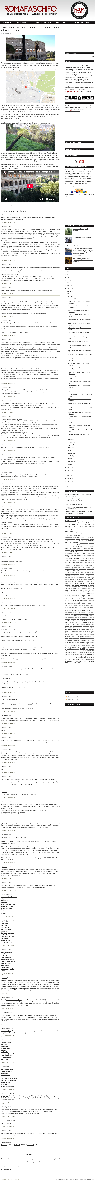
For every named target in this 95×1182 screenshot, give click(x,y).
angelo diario (71, 539)
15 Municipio (89, 522)
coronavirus (74, 560)
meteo (92, 603)
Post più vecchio (56, 1159)
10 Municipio (80, 521)
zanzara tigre (83, 662)
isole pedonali (88, 586)
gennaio (70, 464)
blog (82, 548)
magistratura (67, 595)
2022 (68, 280)
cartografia (67, 555)
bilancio (78, 548)
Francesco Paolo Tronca (71, 575)
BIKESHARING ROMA (81, 22)
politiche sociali (90, 620)
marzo (70, 458)
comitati (92, 556)
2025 (68, 274)
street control (79, 643)
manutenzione (68, 597)
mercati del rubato (74, 603)
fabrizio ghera (83, 570)
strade (73, 643)
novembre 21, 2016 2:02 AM (8, 662)
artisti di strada (84, 543)
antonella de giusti (85, 539)
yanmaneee (5, 1066)
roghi (71, 632)
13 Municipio (74, 522)
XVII (83, 661)
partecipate (67, 617)
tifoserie (84, 647)
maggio (70, 453)
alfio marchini (87, 533)
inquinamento (91, 585)
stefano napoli (68, 643)
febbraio (70, 461)
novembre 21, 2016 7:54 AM (8, 762)
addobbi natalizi (69, 529)
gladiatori (85, 579)
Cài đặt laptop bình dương (14, 1000)
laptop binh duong (6, 1031)
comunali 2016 (79, 558)
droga (79, 567)
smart (86, 638)
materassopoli (85, 600)
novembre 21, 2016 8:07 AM (8, 788)
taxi (91, 645)
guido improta (72, 581)
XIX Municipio (90, 659)
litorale (66, 591)
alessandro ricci (79, 533)
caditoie (67, 551)
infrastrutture (83, 585)
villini (78, 655)
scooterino (74, 636)
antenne (78, 539)
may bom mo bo (47, 1133)
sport (73, 642)
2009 (68, 484)
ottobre (70, 439)
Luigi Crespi (73, 593)
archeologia (80, 540)
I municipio (89, 581)
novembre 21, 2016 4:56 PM (8, 863)
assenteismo (91, 543)
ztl (90, 662)
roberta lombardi (78, 631)
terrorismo (75, 647)
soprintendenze (69, 640)
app (70, 540)
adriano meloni (83, 529)
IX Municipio (75, 588)
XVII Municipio (89, 661)
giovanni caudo (90, 577)
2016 (68, 294)
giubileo (67, 579)
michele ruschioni (85, 605)
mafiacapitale (90, 593)
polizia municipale (71, 622)
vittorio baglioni (90, 655)
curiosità (81, 562)
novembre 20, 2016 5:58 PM (8, 564)
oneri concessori (68, 612)
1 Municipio (9, 205)
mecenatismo (85, 602)
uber (66, 650)
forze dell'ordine (74, 574)
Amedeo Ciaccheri (85, 535)
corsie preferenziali (88, 560)
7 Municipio (75, 526)
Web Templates (70, 1179)
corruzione (80, 560)
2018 (68, 288)
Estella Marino (90, 569)
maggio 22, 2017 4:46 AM (7, 945)
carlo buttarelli (83, 553)
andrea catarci (80, 537)
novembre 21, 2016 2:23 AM (8, 711)
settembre (71, 442)
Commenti (70, 699)
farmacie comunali (69, 572)
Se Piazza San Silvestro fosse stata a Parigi (77, 246)
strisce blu (85, 643)
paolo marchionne (69, 615)
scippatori (68, 636)
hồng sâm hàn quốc (6, 980)
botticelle (88, 548)
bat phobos (86, 546)
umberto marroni (78, 650)
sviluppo (73, 645)
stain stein (77, 642)
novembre (71, 299)
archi (86, 540)
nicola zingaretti (74, 608)
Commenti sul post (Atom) (14, 1166)
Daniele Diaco (87, 562)
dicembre (71, 296)
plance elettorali (72, 620)
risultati (73, 631)
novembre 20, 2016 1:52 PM (8, 335)
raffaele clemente (77, 626)
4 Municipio (82, 524)
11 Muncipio (88, 521)
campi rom (81, 551)
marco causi (88, 597)
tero (93, 645)
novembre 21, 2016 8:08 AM (8, 797)
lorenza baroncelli (73, 591)
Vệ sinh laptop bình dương (15, 1003)
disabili (92, 565)
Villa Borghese (73, 655)
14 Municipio (81, 522)
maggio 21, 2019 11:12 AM (8, 1116)
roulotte (80, 632)
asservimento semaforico (70, 544)
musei (88, 607)
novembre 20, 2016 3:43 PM (8, 412)
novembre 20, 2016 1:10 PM (8, 222)
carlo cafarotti (91, 553)
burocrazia (86, 550)
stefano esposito (90, 642)
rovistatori (84, 632)
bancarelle (79, 546)
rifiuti (87, 629)
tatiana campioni (86, 645)
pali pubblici (70, 614)
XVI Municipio (77, 661)
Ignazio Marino (69, 583)
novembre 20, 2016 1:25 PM (8, 283)
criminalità (72, 562)
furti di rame (91, 575)
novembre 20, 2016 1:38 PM (8, 293)
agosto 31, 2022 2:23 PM (7, 1148)
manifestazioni (75, 595)
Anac (93, 535)
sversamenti (68, 645)
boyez (92, 548)
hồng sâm (6, 986)
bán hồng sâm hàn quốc (18, 990)
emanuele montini (90, 567)
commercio (68, 558)
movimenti (80, 607)
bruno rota (67, 550)
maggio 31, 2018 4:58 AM (7, 993)
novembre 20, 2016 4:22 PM (8, 533)
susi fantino (91, 643)
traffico (72, 649)
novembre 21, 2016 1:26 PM (8, 830)
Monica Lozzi (68, 607)
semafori (87, 636)
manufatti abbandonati (87, 595)
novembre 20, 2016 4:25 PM (8, 552)
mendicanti (91, 602)
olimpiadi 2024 (90, 610)
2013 (68, 473)
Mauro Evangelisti (77, 602)
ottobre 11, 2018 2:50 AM (7, 1062)
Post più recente (5, 1159)
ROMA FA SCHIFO (16, 1179)
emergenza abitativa (70, 569)
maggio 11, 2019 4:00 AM (7, 1103)
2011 (68, 478)
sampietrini (67, 634)
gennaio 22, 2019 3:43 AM (7, 1089)
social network (91, 638)
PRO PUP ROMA (62, 22)
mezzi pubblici (69, 605)
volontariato (67, 657)
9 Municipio (90, 526)
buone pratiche (79, 550)
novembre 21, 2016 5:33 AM (8, 745)
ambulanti (76, 535)
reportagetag (68, 629)
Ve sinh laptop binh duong (23, 1015)
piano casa (73, 619)
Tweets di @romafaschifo (72, 152)
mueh (85, 607)
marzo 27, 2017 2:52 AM (7, 916)
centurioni (79, 555)
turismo (91, 649)
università (84, 650)
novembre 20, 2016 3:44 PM (8, 440)
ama (71, 535)
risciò (69, 631)
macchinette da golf (81, 593)
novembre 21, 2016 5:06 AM (8, 723)
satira (85, 634)
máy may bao (4, 1096)
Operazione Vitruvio (85, 612)
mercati (67, 603)
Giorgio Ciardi (83, 577)
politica (84, 620)
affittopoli (76, 532)
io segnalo (75, 586)
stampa (82, 642)
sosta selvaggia (81, 640)
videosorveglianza (79, 654)
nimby (80, 608)
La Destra (82, 588)
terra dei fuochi (69, 647)
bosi (85, 548)
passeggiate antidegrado (83, 617)
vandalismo (83, 652)
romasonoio (74, 632)
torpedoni (67, 649)
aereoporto (91, 529)
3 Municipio (75, 524)
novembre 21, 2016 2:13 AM (8, 692)
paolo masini (77, 615)
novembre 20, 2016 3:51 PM (8, 480)
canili (86, 551)
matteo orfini (91, 600)
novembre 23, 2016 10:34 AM (8, 890)
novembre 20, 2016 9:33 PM (8, 608)
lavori (93, 588)
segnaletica (80, 636)
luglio (70, 447)
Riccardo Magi (81, 629)
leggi (81, 590)
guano (66, 581)
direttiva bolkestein (85, 565)
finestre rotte (83, 572)
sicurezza (82, 638)
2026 (68, 272)
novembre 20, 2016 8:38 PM (8, 576)
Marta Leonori (68, 600)
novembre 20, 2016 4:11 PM (8, 502)
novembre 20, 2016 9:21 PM (8, 599)
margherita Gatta (90, 598)
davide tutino (91, 563)
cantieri (90, 551)
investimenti (68, 586)
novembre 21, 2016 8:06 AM (8, 772)
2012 (68, 475)
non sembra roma (90, 608)
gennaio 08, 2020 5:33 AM (7, 1126)
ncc (68, 608)
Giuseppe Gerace (73, 579)
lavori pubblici (70, 590)
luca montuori (87, 591)
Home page (30, 1159)
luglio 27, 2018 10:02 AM (7, 1008)
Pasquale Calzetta (74, 617)
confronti (68, 560)
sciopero (92, 634)
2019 (68, 285)
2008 (68, 486)
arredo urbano (71, 543)
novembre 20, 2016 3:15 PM (8, 396)
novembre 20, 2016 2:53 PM (8, 362)
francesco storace (81, 575)
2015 (68, 467)
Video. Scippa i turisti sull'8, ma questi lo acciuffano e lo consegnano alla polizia (83, 259)
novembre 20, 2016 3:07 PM (8, 383)
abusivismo (68, 528)
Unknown (4, 894)
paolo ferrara (91, 614)
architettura (91, 540)
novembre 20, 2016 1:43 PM (8, 316)
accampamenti (78, 528)
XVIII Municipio (69, 663)
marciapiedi (81, 597)
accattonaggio (86, 528)
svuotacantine (79, 645)
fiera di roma (77, 572)
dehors (72, 565)
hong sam (28, 982)
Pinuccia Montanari (85, 619)
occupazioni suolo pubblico (79, 610)
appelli (74, 540)
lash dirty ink (88, 588)
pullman (67, 626)
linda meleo (91, 590)
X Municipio (79, 657)
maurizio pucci (69, 602)
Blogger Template (80, 1179)
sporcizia (68, 642)
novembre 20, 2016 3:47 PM (8, 468)
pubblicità (82, 624)
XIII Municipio (75, 659)
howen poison (80, 581)
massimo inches (77, 600)
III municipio (89, 583)
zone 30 (88, 662)
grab (89, 579)
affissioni (69, 532)
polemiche (79, 620)
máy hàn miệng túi (15, 1109)
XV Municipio (68, 661)
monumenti (74, 607)
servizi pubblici (69, 638)
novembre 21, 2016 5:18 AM (8, 733)
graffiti (92, 579)
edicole (83, 567)
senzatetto (91, 636)
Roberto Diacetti (86, 631)
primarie (80, 622)
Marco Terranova (72, 598)
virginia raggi (83, 656)
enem (77, 569)
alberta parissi (82, 532)
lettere (85, 590)
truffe (87, 649)
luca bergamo (80, 591)
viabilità (72, 654)
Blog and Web (90, 1179)
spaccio (92, 640)
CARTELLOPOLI (23, 22)
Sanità (81, 634)
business (92, 550)
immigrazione (75, 585)
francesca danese (90, 574)
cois (89, 556)
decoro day (67, 565)
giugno (70, 450)
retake (74, 629)
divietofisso (74, 567)
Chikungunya (85, 555)
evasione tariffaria (70, 570)
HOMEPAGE (7, 22)
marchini (75, 597)
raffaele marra (86, 626)
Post (68, 696)
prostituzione (91, 622)
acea (93, 528)
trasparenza (76, 649)
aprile (70, 456)
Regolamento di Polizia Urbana (86, 627)
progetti (85, 622)
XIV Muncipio (83, 659)
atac (78, 545)
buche (72, 550)
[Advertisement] (79, 38)
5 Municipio (89, 524)
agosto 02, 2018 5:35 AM (7, 1024)
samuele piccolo (74, 634)
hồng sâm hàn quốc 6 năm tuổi (20, 988)
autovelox (92, 544)
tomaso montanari (90, 647)
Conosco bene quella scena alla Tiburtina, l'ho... (78, 503)
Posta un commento (31, 1154)
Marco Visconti (81, 598)
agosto (70, 445)
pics (78, 619)
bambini (73, 546)
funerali (87, 575)
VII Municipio (88, 654)
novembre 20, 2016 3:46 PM (8, 450)
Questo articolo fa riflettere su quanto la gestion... (78, 494)
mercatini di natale (86, 603)
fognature (67, 574)
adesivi (76, 529)
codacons (77, 556)
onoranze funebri (77, 612)
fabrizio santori (90, 570)
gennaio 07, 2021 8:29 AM (7, 1138)
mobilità (92, 605)
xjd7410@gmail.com (7, 921)
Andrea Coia (87, 537)
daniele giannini (72, 563)
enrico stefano (82, 569)
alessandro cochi (90, 532)
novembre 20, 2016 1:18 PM (8, 260)
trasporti (82, 649)
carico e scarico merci (74, 553)
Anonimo (4, 715)
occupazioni (68, 610)
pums (71, 626)
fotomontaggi (82, 574)
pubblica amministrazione (72, 624)
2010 (68, 481)
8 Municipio (83, 526)
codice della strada (83, 556)
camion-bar (73, 551)
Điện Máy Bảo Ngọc (7, 1093)
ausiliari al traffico (85, 544)
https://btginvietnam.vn (7, 1123)
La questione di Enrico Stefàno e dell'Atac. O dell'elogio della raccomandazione (82, 239)
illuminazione (67, 585)
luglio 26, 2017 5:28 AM (7, 974)
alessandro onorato (69, 533)
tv (93, 649)
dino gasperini (77, 565)
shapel (3, 1142)
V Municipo (74, 652)
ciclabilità (67, 557)
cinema (72, 556)
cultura (77, 562)
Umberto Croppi (71, 650)
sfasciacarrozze (76, 638)
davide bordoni (85, 563)
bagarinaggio (68, 546)
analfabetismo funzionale (70, 537)
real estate (72, 627)
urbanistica (90, 650)
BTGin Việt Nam (6, 1120)
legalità (77, 590)
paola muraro (77, 614)
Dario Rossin (78, 563)
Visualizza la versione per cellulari (31, 1162)
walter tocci (73, 657)
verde (15, 205)
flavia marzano (90, 572)
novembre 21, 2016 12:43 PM (8, 817)
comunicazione (90, 558)
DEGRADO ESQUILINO (42, 22)
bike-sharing (73, 548)
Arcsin (63, 1179)
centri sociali (73, 555)
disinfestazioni (68, 567)
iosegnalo (80, 586)
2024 (68, 277)
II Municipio (79, 583)
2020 (68, 283)
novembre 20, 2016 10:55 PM (8, 622)
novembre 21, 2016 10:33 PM (8, 878)
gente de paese (68, 577)
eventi (77, 570)
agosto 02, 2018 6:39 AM (7, 1036)
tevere (79, 647)
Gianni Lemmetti (76, 577)
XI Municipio (87, 657)
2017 (68, 291)
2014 (68, 470)
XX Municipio (77, 662)
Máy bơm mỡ (4, 1133)
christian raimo (91, 555)
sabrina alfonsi (90, 632)
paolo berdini (84, 614)
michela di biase (77, 605)
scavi (88, 634)
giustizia (81, 579)
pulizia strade (90, 624)
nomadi (84, 609)
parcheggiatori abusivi (88, 615)
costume (67, 562)
